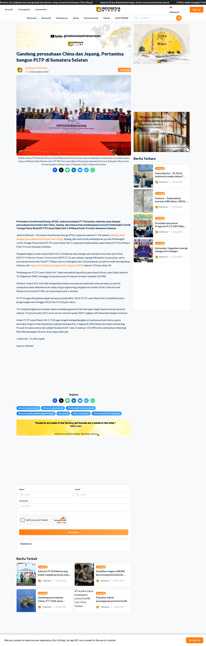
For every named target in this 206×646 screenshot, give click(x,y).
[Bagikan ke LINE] (67, 170)
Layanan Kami (41, 9)
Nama (22, 489)
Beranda (9, 9)
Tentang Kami (24, 9)
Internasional (91, 18)
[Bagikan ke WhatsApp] (92, 170)
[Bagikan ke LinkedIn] (73, 170)
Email (78, 489)
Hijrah (106, 18)
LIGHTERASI (121, 18)
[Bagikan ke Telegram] (86, 170)
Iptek (76, 18)
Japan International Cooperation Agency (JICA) (56, 265)
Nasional (31, 18)
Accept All (194, 640)
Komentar (24, 501)
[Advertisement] (73, 196)
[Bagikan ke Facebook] (55, 170)
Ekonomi (46, 18)
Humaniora (62, 18)
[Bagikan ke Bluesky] (80, 170)
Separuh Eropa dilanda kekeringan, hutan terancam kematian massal (118, 2)
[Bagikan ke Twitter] (61, 170)
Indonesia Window (36, 67)
